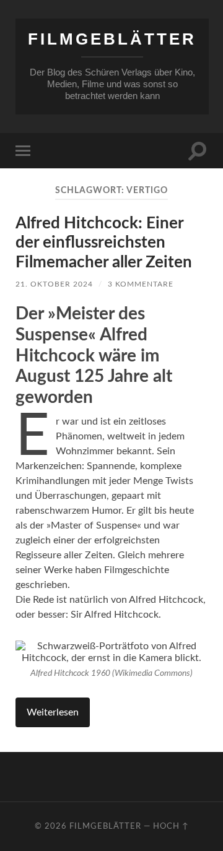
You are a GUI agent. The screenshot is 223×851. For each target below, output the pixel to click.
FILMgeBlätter (112, 39)
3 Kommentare (140, 284)
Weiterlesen (53, 712)
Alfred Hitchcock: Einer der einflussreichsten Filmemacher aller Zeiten (103, 242)
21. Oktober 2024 (54, 284)
